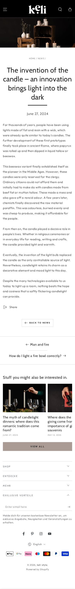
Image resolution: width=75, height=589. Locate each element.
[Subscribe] (70, 507)
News (41, 58)
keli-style (42, 564)
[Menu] (5, 9)
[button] (60, 9)
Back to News (39, 322)
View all (37, 446)
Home (32, 58)
